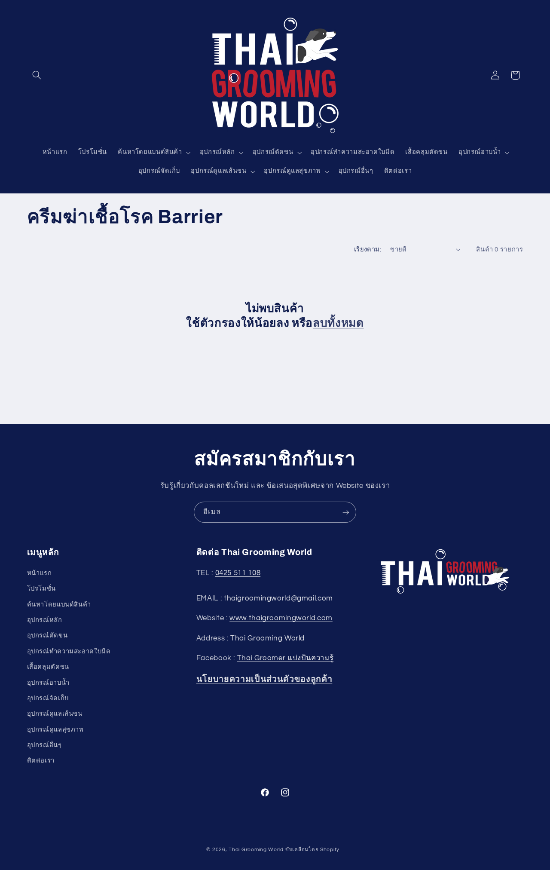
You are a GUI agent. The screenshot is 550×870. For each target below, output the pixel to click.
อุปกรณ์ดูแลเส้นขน (54, 714)
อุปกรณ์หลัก (44, 620)
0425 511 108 (238, 573)
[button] (37, 75)
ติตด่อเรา (41, 760)
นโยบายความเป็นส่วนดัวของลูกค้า (264, 678)
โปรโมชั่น (41, 588)
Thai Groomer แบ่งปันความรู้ (285, 658)
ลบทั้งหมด (338, 323)
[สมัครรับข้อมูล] (346, 512)
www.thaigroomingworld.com (281, 618)
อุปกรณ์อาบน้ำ (48, 683)
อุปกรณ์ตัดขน (47, 635)
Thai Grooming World (267, 638)
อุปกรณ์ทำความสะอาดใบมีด (69, 651)
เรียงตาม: (367, 249)
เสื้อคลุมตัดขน (48, 667)
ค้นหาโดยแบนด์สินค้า (59, 604)
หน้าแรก (39, 573)
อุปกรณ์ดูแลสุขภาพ (55, 729)
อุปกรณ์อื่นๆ (44, 745)
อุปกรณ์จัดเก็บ (48, 698)
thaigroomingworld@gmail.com (278, 598)
